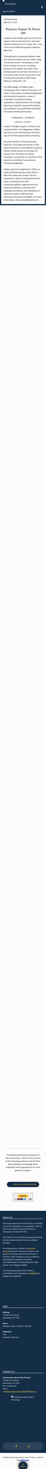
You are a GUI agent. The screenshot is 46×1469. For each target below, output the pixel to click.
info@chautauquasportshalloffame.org (19, 1391)
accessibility (32, 1273)
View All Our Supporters (24, 1184)
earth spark (24, 1460)
